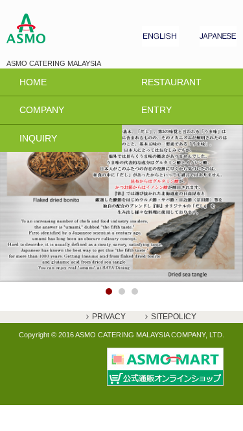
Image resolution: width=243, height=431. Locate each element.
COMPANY (41, 110)
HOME (33, 82)
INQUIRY (38, 138)
